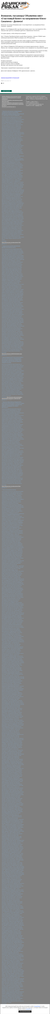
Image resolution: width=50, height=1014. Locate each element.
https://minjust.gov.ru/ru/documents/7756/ (11, 242)
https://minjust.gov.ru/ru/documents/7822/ (11, 486)
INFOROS (37, 105)
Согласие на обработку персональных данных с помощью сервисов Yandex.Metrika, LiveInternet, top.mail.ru (13, 104)
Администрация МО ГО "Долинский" (10, 77)
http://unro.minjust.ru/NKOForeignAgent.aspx (12, 353)
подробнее (37, 1006)
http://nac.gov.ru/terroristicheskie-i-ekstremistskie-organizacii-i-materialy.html (12, 398)
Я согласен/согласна (25, 1011)
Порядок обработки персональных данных (11, 96)
